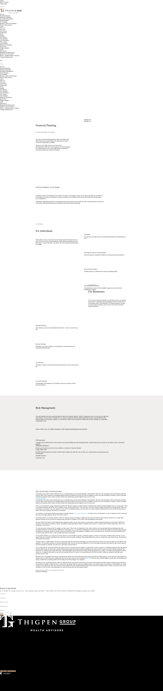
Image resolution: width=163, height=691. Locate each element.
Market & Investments (6, 45)
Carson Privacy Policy (6, 687)
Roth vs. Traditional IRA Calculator (9, 55)
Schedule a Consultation (46, 159)
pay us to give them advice (80, 513)
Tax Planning (3, 22)
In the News (3, 46)
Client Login (3, 4)
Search (2, 0)
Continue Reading (40, 498)
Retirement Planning (5, 17)
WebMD (89, 558)
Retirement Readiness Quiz (7, 52)
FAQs (1, 34)
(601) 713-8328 (4, 2)
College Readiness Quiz (6, 57)
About (1, 26)
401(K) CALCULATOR (6, 54)
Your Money (3, 37)
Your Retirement (4, 40)
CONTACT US (4, 58)
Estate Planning (4, 20)
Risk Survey (3, 51)
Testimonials (3, 32)
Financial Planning (5, 16)
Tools (1, 49)
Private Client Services (6, 25)
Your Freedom (4, 43)
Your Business (4, 38)
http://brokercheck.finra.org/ (72, 684)
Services (2, 14)
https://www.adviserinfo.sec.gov (54, 684)
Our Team (2, 29)
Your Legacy (3, 42)
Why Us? (2, 28)
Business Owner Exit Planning (8, 23)
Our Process (3, 31)
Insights (2, 35)
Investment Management (6, 19)
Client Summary (11, 671)
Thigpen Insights (4, 48)
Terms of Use (16, 687)
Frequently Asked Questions (7, 642)
